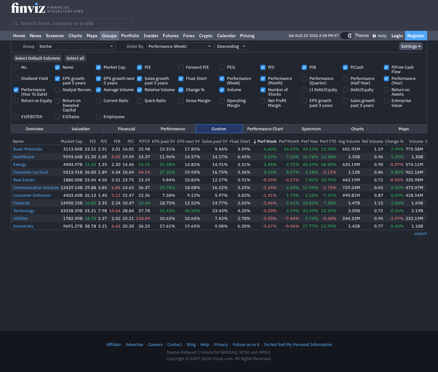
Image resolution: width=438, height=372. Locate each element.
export (421, 233)
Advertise (134, 344)
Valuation (81, 128)
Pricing (247, 36)
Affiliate (113, 344)
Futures (171, 36)
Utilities (20, 218)
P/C (131, 141)
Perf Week (267, 141)
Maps (92, 36)
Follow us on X (246, 344)
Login (397, 36)
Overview (34, 128)
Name (18, 141)
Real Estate (24, 179)
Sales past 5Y (215, 141)
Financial (126, 128)
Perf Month (289, 141)
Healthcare (23, 156)
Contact (174, 344)
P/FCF (144, 141)
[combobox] (72, 23)
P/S (104, 141)
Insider (151, 36)
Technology (23, 210)
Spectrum (311, 128)
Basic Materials (27, 148)
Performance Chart (265, 128)
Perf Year (309, 141)
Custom (219, 128)
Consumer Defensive (32, 195)
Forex (189, 36)
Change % (394, 141)
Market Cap (72, 141)
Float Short (240, 141)
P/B (117, 141)
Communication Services (36, 187)
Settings (409, 46)
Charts (75, 36)
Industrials (23, 226)
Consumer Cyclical (30, 172)
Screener (55, 36)
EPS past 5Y (163, 141)
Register (416, 36)
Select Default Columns (37, 58)
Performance (173, 128)
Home (19, 36)
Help (382, 35)
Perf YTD (328, 141)
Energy (19, 164)
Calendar (226, 36)
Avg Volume (349, 141)
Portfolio (130, 36)
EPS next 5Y (188, 141)
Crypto (206, 36)
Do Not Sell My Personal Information (298, 344)
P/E (93, 141)
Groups (109, 36)
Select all (75, 58)
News (35, 36)
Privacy (221, 344)
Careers (155, 344)
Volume (416, 141)
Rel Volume (372, 141)
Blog (191, 344)
